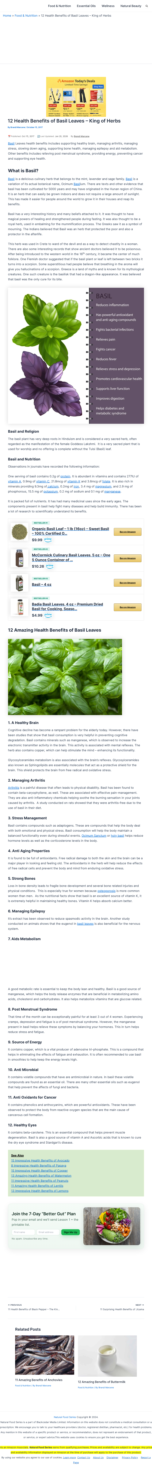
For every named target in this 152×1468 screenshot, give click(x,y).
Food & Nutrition (26, 15)
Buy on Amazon (128, 532)
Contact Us (83, 1457)
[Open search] (146, 6)
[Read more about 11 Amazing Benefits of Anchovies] (44, 1355)
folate (106, 481)
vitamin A (14, 481)
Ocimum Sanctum (94, 835)
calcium (52, 486)
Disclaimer (112, 1457)
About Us (98, 1457)
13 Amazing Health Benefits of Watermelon (41, 1175)
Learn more (69, 1457)
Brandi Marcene (81, 136)
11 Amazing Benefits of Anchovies (38, 1380)
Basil (11, 143)
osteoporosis (106, 891)
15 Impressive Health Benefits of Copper (39, 1170)
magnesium (103, 486)
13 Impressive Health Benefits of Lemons (39, 1191)
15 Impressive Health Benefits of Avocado (40, 1160)
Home (7, 15)
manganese (112, 491)
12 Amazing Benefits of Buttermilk (101, 1382)
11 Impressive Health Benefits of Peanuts (39, 1180)
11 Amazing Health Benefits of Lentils (37, 1186)
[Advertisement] (76, 40)
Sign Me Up (70, 1232)
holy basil (117, 835)
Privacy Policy (130, 1457)
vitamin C (42, 481)
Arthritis (13, 787)
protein (65, 476)
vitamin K (73, 481)
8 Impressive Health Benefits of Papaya (38, 1165)
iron (76, 486)
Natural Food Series (65, 1417)
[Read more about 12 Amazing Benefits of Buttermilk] (107, 1356)
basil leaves (85, 923)
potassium (50, 491)
